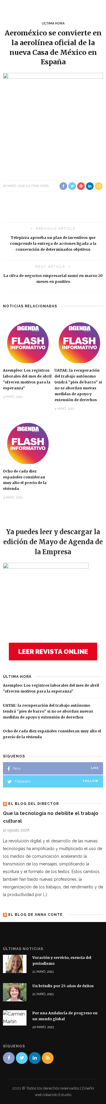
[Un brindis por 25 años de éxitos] (14, 992)
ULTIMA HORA (53, 23)
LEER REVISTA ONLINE (53, 651)
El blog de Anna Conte (35, 915)
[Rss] (48, 1058)
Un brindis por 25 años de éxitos (63, 986)
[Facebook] (9, 1058)
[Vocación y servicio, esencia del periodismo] (14, 963)
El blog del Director (33, 804)
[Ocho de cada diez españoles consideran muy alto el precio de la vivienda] (27, 441)
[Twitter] (22, 1058)
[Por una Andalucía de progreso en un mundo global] (14, 1017)
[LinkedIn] (35, 1058)
